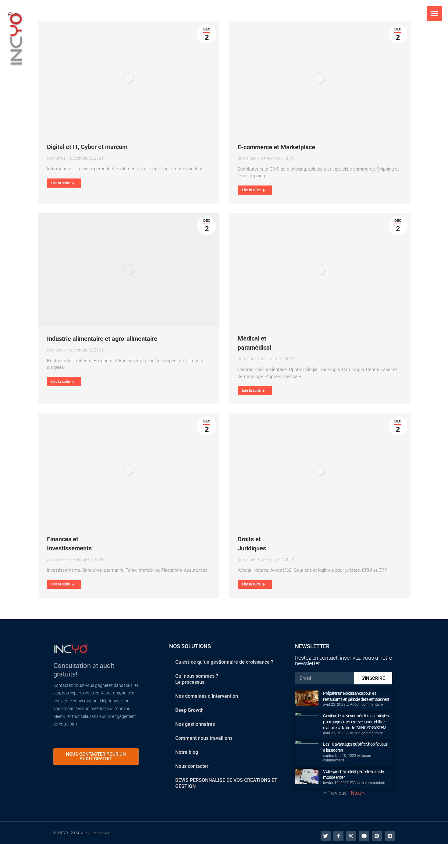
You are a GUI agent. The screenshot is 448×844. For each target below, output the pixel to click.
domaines (56, 158)
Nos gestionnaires (195, 724)
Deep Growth (189, 710)
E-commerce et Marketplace (276, 147)
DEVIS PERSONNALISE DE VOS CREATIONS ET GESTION (226, 783)
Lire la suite (60, 183)
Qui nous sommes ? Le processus (196, 679)
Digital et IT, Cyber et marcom (87, 146)
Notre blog (186, 752)
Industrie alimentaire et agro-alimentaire (102, 338)
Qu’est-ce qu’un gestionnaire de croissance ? (224, 662)
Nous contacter (191, 766)
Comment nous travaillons (204, 738)
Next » (358, 793)
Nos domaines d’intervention (206, 696)
